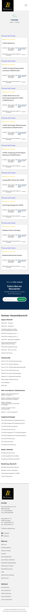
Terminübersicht (6, 590)
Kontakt (3, 553)
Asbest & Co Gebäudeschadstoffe (11, 376)
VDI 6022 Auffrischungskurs (9, 426)
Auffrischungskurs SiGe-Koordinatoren (8, 408)
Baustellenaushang (6, 569)
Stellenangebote (6, 547)
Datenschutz (5, 578)
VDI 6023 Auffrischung (8, 438)
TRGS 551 (4, 385)
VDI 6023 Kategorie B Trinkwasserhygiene (13, 435)
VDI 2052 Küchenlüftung (8, 444)
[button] (26, 5)
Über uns (3, 544)
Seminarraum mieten (7, 566)
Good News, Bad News (8, 559)
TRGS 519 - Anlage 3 (7, 323)
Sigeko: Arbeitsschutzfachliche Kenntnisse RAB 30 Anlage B (10, 399)
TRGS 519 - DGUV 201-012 (8, 350)
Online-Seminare (6, 596)
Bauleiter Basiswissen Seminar (10, 467)
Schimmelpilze (5, 382)
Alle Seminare (5, 587)
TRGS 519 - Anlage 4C (7, 326)
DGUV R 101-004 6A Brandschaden (11, 361)
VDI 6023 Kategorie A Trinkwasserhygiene (13, 432)
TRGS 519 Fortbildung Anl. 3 (9, 333)
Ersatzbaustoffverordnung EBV (10, 459)
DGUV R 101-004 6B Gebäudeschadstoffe (13, 367)
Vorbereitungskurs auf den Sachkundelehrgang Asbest (9, 330)
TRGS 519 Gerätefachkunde (9, 347)
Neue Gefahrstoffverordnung (9, 379)
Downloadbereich (6, 556)
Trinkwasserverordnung (8, 429)
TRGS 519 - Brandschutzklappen (10, 339)
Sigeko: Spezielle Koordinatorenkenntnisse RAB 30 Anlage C (10, 403)
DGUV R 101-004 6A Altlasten (10, 364)
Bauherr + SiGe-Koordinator (9, 412)
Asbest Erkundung (6, 353)
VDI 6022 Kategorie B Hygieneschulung (13, 423)
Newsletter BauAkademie (8, 562)
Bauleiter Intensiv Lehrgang (9, 470)
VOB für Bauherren (6, 476)
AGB (2, 572)
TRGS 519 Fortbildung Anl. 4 (9, 336)
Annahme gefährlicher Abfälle (10, 456)
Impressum (17, 611)
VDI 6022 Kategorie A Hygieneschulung (13, 420)
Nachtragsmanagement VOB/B (10, 473)
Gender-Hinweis (6, 550)
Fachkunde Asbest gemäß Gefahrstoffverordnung (8, 343)
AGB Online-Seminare (7, 575)
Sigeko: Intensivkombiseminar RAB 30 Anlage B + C (10, 394)
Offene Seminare (6, 593)
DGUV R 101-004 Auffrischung (10, 370)
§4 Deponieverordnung (8, 453)
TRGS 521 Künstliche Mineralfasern (11, 373)
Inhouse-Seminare (6, 599)
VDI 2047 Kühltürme (7, 441)
